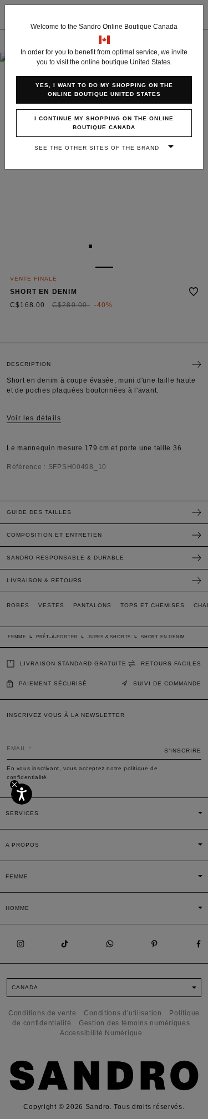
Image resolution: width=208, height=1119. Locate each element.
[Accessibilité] (21, 794)
